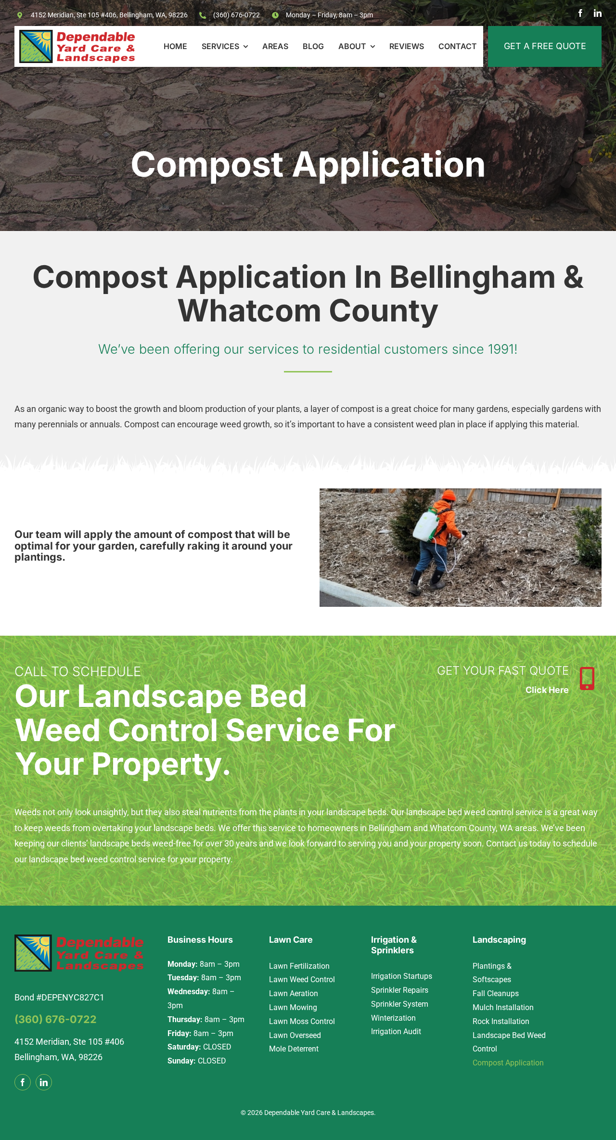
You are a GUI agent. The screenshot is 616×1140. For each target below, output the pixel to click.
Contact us (506, 843)
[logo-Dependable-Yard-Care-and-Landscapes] (77, 34)
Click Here (547, 690)
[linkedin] (598, 13)
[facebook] (580, 13)
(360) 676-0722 (236, 15)
